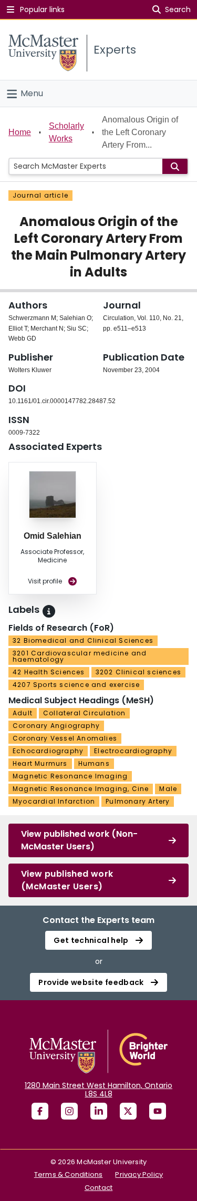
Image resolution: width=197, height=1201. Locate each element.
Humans (94, 763)
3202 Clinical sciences (138, 672)
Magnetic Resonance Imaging (70, 776)
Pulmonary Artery (138, 801)
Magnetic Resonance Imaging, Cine (81, 788)
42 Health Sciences (49, 672)
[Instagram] (69, 1111)
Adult (23, 713)
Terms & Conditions (68, 1174)
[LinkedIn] (98, 1111)
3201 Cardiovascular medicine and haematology (80, 656)
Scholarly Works (66, 132)
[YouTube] (157, 1111)
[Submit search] (175, 166)
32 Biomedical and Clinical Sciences (83, 640)
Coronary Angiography (56, 725)
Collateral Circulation (84, 713)
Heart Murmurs (40, 763)
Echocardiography (48, 750)
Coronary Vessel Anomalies (65, 738)
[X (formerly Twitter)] (128, 1111)
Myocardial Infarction (54, 801)
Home (19, 132)
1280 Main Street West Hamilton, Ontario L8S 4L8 (98, 1089)
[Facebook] (40, 1111)
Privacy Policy (139, 1174)
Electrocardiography (133, 750)
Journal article (40, 195)
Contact (98, 1188)
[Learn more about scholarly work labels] (49, 611)
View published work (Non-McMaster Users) (79, 840)
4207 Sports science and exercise (76, 684)
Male (168, 788)
